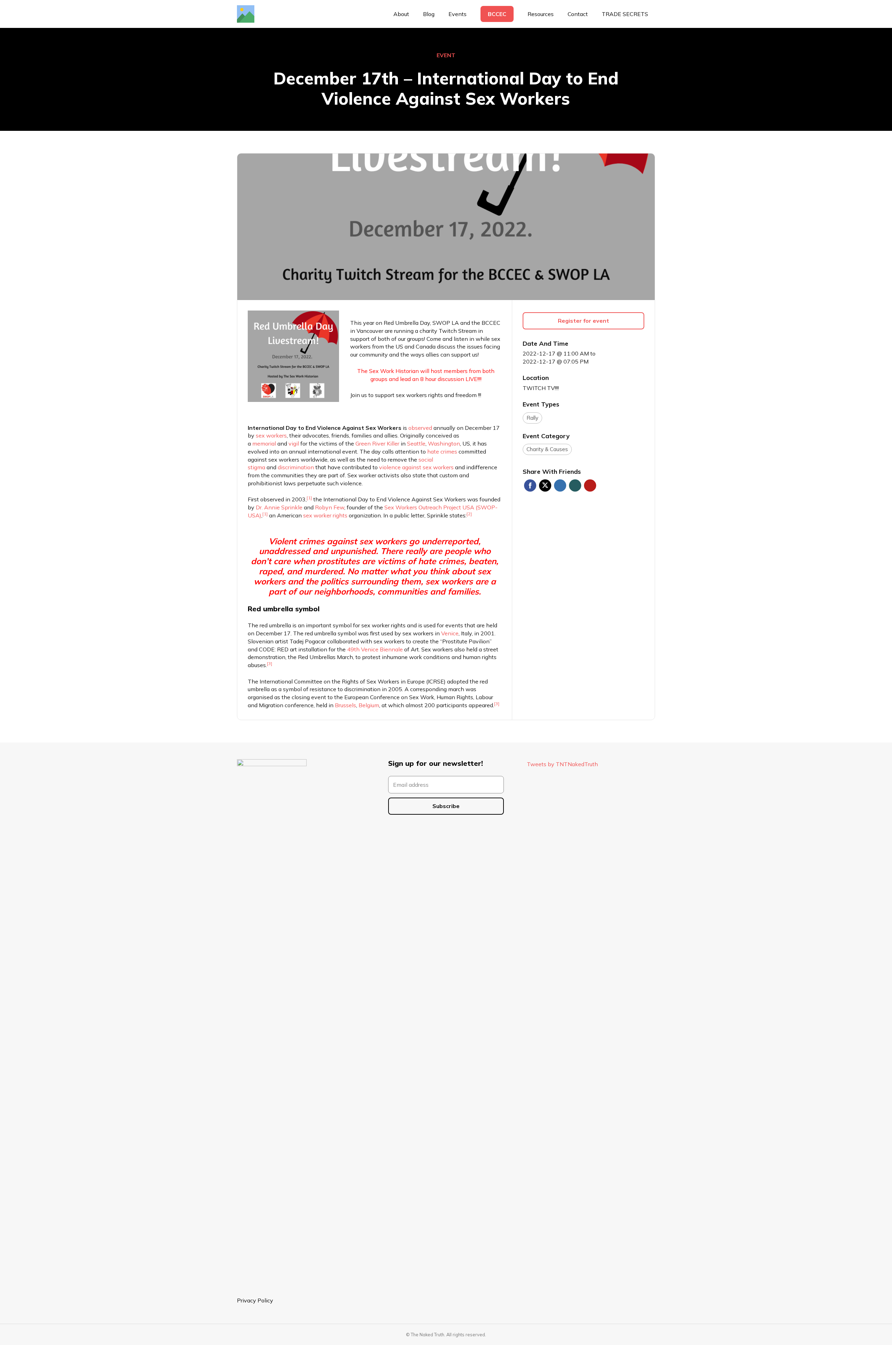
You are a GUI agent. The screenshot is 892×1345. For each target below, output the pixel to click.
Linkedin (560, 485)
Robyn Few (329, 507)
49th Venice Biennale (375, 649)
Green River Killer (377, 443)
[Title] (245, 14)
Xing (575, 485)
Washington (444, 443)
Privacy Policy (255, 1300)
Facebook (530, 485)
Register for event (583, 320)
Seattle (416, 443)
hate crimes (442, 451)
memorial (264, 443)
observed (420, 427)
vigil (294, 443)
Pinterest (590, 485)
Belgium (369, 705)
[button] (557, 14)
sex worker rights (325, 515)
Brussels (345, 705)
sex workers (271, 435)
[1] (309, 497)
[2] (469, 513)
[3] (269, 663)
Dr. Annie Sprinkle (279, 507)
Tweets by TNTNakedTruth (562, 764)
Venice (450, 633)
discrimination (296, 467)
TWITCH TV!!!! (541, 387)
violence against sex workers (416, 467)
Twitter (545, 485)
